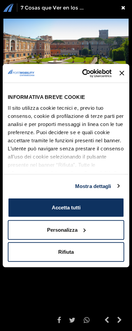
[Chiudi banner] (121, 73)
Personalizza (62, 229)
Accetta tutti (66, 207)
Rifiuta (66, 252)
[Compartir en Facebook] (59, 321)
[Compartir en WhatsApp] (86, 321)
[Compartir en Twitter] (72, 321)
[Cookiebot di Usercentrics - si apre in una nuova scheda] (84, 73)
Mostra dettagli (93, 186)
